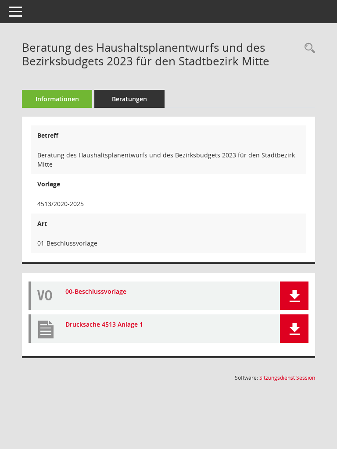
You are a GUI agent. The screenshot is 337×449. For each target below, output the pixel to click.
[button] (294, 296)
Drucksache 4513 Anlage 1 (104, 324)
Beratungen (129, 99)
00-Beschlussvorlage (95, 291)
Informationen (57, 99)
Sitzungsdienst (287, 377)
